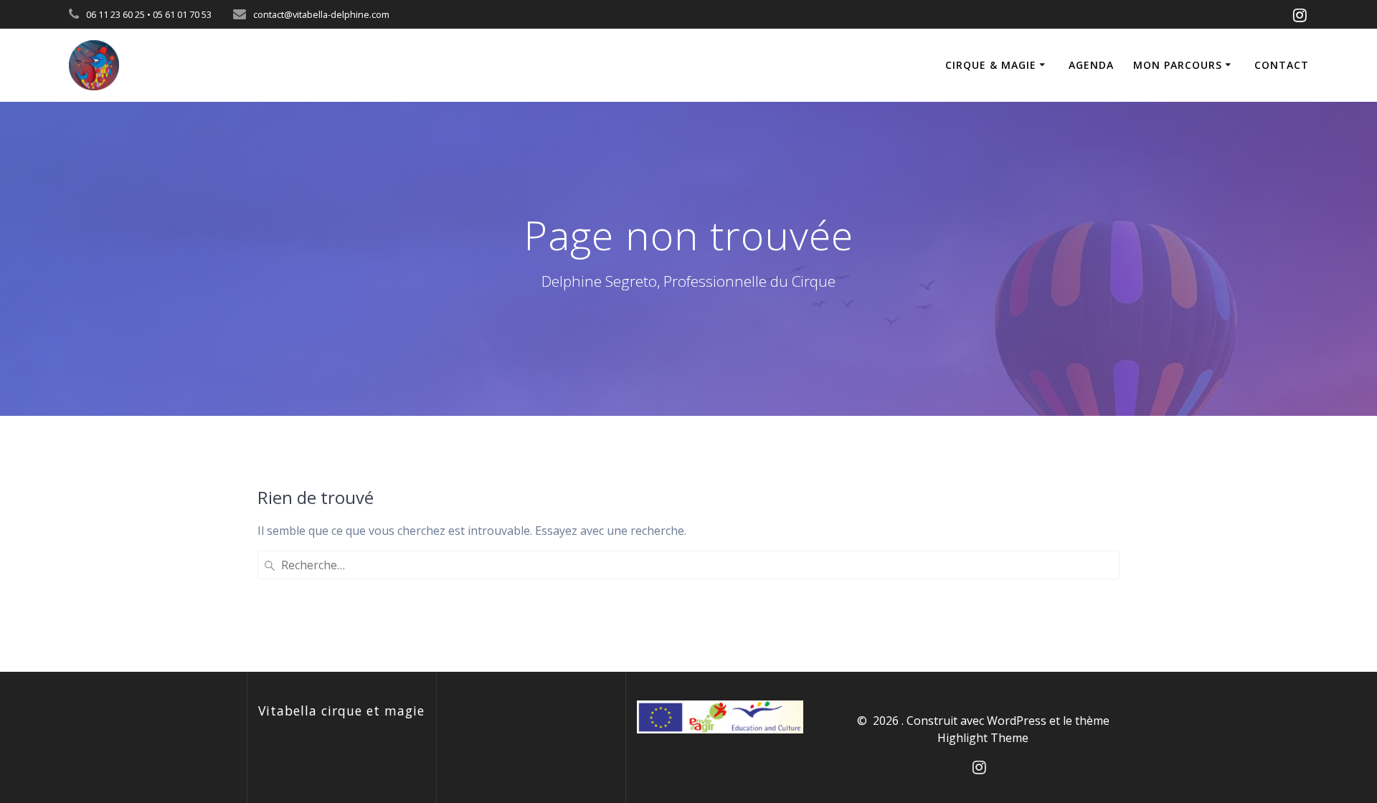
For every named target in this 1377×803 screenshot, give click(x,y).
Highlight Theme (982, 738)
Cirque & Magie (990, 65)
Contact (1281, 65)
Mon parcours (1177, 65)
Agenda (1091, 65)
